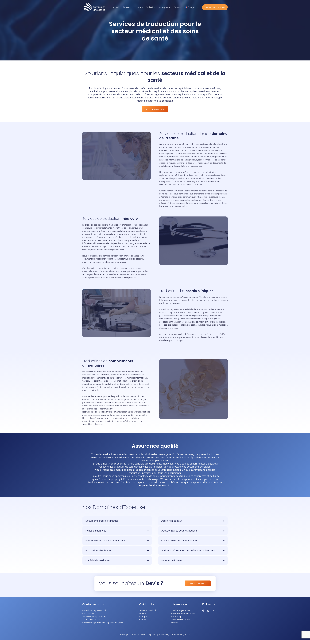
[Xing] (213, 611)
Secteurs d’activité (147, 610)
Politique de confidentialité (183, 613)
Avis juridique (177, 616)
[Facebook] (203, 611)
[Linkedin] (208, 611)
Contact (142, 619)
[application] (131, 7)
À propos (143, 616)
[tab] (117, 520)
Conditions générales (180, 610)
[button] (215, 7)
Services (143, 613)
